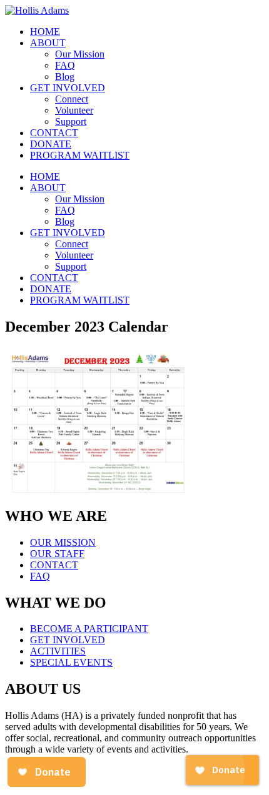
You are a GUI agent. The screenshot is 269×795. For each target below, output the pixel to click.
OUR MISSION (63, 542)
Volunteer (74, 110)
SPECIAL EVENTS (71, 662)
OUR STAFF (57, 553)
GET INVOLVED (67, 87)
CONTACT (54, 132)
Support (70, 121)
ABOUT (48, 42)
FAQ (65, 65)
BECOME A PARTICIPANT (89, 628)
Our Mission (79, 54)
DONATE (50, 144)
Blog (64, 76)
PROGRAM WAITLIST (79, 155)
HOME (45, 31)
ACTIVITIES (58, 651)
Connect (71, 99)
